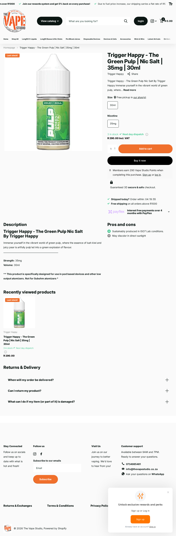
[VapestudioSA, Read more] (153, 21)
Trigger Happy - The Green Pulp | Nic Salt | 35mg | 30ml (19, 340)
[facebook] (41, 454)
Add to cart (145, 148)
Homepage (9, 47)
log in (158, 174)
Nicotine (112, 115)
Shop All (15, 39)
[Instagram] (34, 454)
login (141, 20)
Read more (129, 89)
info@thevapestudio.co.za (142, 469)
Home (5, 39)
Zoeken (125, 21)
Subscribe (45, 479)
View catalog (49, 20)
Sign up (146, 174)
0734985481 (133, 464)
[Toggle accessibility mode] (171, 4)
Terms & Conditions (60, 505)
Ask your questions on (145, 474)
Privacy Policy (100, 505)
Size (126, 97)
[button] (116, 146)
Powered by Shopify (55, 528)
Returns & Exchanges (17, 505)
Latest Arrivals (154, 39)
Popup (146, 134)
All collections (29, 39)
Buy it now (140, 160)
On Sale (167, 39)
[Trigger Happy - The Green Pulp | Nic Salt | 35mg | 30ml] (19, 312)
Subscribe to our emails (47, 460)
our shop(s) (139, 97)
